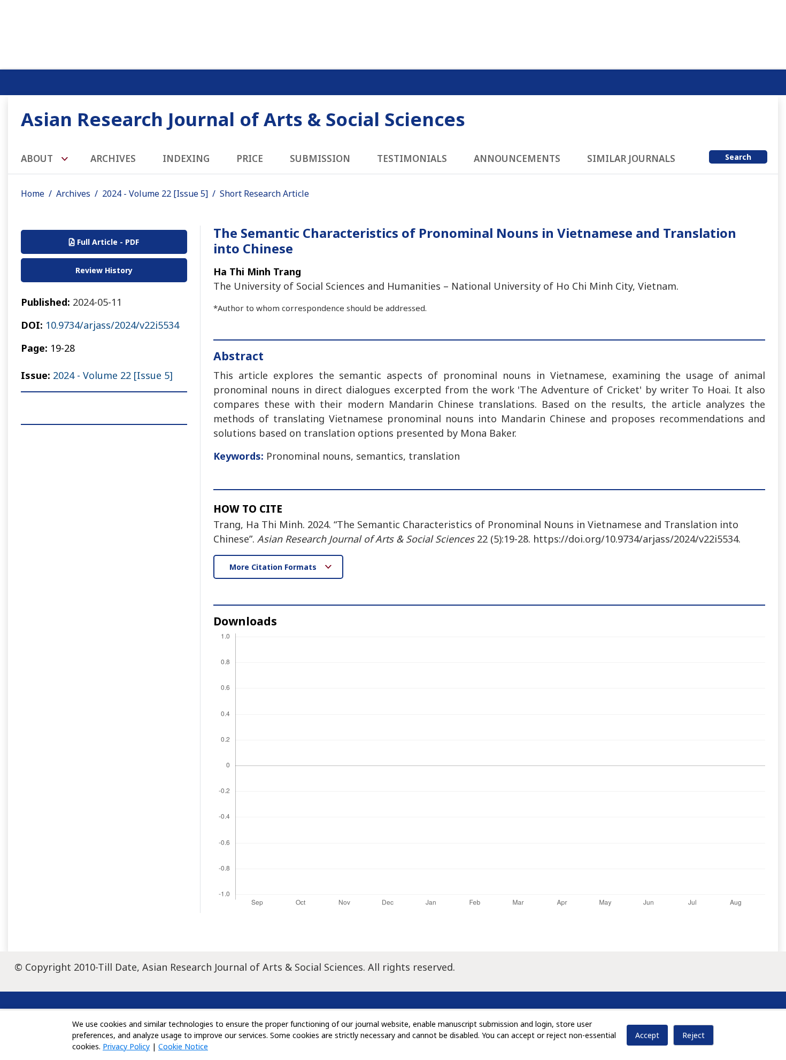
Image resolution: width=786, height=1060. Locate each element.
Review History (104, 270)
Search (738, 157)
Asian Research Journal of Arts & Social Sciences (243, 118)
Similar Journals (631, 158)
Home (32, 193)
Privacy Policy (126, 1046)
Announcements (517, 158)
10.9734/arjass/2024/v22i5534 (112, 325)
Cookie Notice (183, 1046)
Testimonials (412, 158)
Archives (113, 158)
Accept (647, 1035)
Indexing (186, 158)
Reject (693, 1035)
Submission (320, 158)
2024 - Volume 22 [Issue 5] (155, 193)
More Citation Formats (274, 567)
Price (249, 158)
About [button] (38, 158)
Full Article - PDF (107, 242)
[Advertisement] (393, 32)
